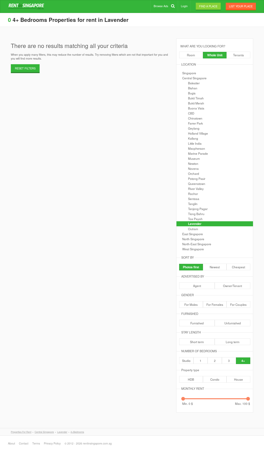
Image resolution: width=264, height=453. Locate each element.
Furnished (197, 323)
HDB (191, 379)
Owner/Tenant (232, 286)
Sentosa (193, 199)
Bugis (192, 93)
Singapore (189, 73)
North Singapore (193, 239)
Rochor (193, 193)
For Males (191, 304)
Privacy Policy (52, 443)
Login (184, 6)
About (11, 443)
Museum (194, 158)
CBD (191, 113)
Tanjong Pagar (198, 209)
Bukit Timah (196, 98)
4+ (243, 361)
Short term (197, 342)
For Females (214, 304)
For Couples (238, 304)
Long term (232, 342)
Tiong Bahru (196, 214)
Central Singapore (194, 78)
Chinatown (195, 118)
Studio (186, 360)
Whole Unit (214, 55)
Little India (195, 143)
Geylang (193, 128)
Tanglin (193, 204)
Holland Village (198, 133)
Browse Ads (161, 6)
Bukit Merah (196, 103)
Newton (193, 163)
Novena (193, 168)
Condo (214, 379)
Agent (197, 286)
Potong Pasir (196, 178)
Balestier (194, 83)
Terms (36, 443)
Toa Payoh (195, 219)
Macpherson (196, 148)
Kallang (193, 138)
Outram (193, 229)
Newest (215, 267)
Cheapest (238, 267)
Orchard (193, 173)
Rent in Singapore (27, 6)
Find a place (208, 6)
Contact (23, 443)
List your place (241, 6)
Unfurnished (232, 323)
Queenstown (196, 183)
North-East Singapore (196, 244)
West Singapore (193, 249)
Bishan (192, 88)
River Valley (196, 188)
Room (191, 55)
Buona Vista (196, 108)
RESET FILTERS (25, 68)
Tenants (238, 55)
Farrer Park (195, 123)
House (238, 379)
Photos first (191, 267)
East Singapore (192, 234)
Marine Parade (198, 153)
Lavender (194, 224)
